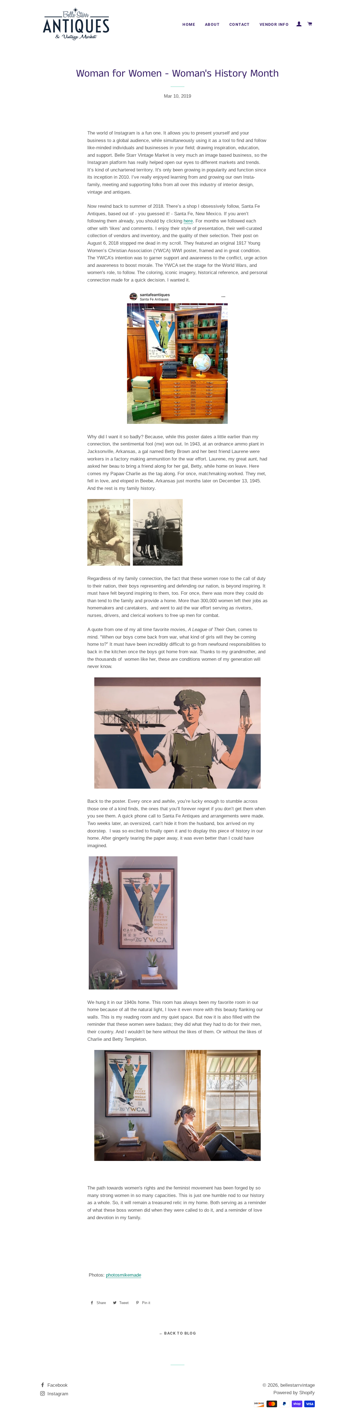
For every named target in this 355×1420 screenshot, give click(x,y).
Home (188, 24)
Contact (239, 24)
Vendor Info (274, 24)
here (188, 221)
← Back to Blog (177, 1333)
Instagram (57, 1393)
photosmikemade (123, 1275)
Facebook (57, 1385)
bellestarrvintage (297, 1385)
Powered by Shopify (294, 1392)
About (212, 24)
